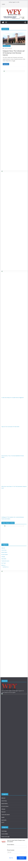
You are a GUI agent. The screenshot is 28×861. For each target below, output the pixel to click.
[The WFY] (3, 22)
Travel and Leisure (5, 561)
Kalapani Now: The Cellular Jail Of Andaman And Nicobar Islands (13, 53)
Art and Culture (4, 554)
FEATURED (3, 558)
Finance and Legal (5, 836)
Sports (2, 822)
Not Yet (11, 857)
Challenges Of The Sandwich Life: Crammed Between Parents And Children (12, 518)
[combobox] (9, 852)
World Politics (4, 552)
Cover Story (3, 550)
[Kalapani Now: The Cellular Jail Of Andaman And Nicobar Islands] (14, 39)
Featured (3, 811)
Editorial (3, 548)
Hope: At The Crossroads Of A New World (10, 426)
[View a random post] (25, 22)
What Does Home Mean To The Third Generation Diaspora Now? (14, 487)
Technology (4, 831)
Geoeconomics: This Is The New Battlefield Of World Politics (12, 456)
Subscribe (21, 857)
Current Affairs (4, 833)
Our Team (3, 563)
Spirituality (3, 820)
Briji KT (11, 48)
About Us (3, 565)
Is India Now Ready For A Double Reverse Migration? (12, 397)
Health (2, 817)
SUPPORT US (5, 567)
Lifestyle (3, 556)
